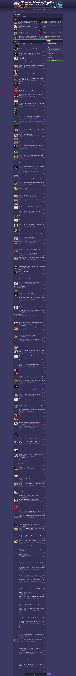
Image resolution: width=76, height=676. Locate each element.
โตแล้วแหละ (15, 63)
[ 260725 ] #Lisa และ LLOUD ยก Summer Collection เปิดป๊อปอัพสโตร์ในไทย (30, 282)
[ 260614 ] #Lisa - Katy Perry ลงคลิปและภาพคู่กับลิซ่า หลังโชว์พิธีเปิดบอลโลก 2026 (32, 588)
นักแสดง (37, 272)
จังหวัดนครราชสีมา (36, 268)
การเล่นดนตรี (19, 287)
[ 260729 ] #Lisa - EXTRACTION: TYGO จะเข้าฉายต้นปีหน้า (28, 253)
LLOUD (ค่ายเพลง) (26, 54)
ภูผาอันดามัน (20, 341)
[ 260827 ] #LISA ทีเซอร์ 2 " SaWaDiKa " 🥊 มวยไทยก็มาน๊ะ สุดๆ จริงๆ (30, 83)
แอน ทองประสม (20, 411)
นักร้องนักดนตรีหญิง (23, 80)
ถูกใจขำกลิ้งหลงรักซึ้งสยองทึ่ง (22, 671)
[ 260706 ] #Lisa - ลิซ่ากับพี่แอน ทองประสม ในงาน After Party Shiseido (30, 414)
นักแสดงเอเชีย (20, 272)
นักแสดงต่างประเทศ (24, 272)
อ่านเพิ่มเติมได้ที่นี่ (44, 674)
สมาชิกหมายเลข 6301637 (22, 556)
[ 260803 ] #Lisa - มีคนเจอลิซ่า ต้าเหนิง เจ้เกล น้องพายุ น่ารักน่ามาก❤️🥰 (30, 233)
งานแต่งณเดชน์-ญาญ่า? (18, 314)
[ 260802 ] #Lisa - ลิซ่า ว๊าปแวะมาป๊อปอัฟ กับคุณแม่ (27, 237)
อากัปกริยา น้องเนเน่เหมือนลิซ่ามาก (20, 286)
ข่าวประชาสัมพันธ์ (54, 60)
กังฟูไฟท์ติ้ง (20, 606)
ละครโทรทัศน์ (20, 336)
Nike (32, 666)
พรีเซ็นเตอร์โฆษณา (37, 387)
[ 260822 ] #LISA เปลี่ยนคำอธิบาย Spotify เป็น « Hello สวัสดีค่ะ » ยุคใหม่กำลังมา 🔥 (32, 121)
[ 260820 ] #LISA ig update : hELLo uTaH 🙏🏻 (26, 141)
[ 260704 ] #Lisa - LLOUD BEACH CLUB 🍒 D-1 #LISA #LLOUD (29, 426)
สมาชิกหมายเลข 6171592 (22, 110)
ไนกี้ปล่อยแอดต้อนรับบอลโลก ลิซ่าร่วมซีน (25, 669)
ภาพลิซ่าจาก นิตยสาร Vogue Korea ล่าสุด (25, 134)
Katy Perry (25, 589)
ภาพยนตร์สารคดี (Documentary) (41, 184)
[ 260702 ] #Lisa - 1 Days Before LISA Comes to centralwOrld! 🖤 (29, 433)
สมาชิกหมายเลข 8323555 (22, 337)
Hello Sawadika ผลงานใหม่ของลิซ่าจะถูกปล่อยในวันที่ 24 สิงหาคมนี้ (29, 138)
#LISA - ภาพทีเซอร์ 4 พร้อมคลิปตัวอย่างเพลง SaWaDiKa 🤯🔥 (28, 70)
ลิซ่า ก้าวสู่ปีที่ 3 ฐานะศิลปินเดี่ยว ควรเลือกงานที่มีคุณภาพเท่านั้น (25, 463)
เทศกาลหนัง (29, 189)
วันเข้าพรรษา (32, 268)
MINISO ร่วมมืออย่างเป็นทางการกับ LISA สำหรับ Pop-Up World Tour (29, 90)
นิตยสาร (38, 135)
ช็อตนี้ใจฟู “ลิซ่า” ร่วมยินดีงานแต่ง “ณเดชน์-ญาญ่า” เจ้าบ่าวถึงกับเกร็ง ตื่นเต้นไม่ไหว (32, 339)
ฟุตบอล (35, 666)
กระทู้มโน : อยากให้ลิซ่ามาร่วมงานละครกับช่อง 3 (27, 335)
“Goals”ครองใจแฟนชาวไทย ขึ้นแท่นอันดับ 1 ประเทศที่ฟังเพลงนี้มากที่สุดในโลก (31, 524)
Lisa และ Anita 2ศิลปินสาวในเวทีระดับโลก (25, 592)
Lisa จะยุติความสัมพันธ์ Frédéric (24, 471)
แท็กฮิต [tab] (49, 41)
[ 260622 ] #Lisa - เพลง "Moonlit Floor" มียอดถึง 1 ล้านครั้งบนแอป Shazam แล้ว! (31, 511)
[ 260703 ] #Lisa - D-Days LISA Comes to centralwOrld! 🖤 (28, 430)
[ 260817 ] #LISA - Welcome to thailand (25, 162)
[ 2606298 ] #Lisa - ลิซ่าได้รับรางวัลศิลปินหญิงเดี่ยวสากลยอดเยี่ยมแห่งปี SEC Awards (32, 446)
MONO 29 (20, 615)
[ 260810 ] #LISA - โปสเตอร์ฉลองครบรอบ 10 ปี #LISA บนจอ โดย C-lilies (30, 199)
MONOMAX (22, 615)
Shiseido (38, 304)
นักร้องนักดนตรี (16, 287)
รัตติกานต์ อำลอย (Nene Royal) (34, 80)
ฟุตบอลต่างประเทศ (23, 670)
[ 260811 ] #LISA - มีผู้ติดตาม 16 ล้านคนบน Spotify (27, 195)
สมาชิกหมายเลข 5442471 (22, 312)
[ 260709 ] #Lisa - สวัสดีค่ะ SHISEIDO (25, 398)
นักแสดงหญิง (31, 411)
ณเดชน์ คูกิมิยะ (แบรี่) (23, 315)
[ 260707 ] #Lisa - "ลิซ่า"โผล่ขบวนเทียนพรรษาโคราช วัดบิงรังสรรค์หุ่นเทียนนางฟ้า (32, 405)
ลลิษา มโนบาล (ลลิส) (21, 54)
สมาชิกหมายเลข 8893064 (17, 316)
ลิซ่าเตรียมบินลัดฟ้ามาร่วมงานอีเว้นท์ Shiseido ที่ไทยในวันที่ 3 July (29, 648)
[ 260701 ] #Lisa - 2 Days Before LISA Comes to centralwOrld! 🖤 (29, 437)
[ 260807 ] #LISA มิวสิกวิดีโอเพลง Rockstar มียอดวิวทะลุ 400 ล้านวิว (29, 211)
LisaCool (19, 23)
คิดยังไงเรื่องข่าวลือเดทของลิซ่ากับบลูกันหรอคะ (22, 191)
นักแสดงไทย (20, 344)
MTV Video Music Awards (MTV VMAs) (23, 148)
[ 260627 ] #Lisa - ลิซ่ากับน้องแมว (24, 467)
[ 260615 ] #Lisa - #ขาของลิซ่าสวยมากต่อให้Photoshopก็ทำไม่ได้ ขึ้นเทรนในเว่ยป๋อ (32, 575)
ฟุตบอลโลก (33, 311)
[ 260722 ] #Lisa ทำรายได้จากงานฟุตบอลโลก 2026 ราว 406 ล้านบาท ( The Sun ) (31, 306)
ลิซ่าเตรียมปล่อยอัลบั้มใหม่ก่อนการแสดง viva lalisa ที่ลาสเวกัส (28, 495)
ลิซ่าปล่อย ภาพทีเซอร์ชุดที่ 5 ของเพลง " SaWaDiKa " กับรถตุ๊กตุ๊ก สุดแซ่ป (30, 53)
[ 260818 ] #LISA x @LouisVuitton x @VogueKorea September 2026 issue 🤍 (31, 155)
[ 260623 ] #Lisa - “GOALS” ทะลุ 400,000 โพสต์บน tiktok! (28, 503)
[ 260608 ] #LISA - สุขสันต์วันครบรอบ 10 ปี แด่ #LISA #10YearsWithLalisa (30, 652)
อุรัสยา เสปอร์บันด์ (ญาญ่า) (17, 315)
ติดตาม (25, 16)
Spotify (49, 51)
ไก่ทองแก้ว (20, 412)
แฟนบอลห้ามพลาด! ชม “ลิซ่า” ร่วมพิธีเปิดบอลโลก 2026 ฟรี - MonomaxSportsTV (31, 617)
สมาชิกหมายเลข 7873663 (17, 465)
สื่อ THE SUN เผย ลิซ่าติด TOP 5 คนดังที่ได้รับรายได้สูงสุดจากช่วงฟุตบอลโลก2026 (31, 310)
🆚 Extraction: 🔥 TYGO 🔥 (23, 271)
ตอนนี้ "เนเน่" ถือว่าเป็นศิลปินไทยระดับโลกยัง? (26, 369)
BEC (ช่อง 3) (35, 315)
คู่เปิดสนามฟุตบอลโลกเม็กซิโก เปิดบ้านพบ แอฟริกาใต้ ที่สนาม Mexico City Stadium (32, 630)
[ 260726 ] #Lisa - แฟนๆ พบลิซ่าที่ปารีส (25, 278)
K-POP (36, 54)
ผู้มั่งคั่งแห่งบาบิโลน (20, 38)
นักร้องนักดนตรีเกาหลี (24, 344)
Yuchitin (15, 288)
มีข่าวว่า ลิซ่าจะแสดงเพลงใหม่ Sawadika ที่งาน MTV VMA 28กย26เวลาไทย (30, 99)
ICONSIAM (38, 59)
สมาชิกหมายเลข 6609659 (17, 642)
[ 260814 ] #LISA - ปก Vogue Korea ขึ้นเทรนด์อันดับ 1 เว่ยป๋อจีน (29, 171)
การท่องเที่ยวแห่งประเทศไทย (35, 560)
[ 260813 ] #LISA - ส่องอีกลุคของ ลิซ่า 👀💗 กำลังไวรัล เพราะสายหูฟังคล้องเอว (31, 178)
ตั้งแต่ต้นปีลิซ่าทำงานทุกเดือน (23, 554)
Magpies (20, 269)
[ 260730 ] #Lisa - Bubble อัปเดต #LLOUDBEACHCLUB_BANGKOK (29, 249)
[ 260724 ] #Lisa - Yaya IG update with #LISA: (26, 293)
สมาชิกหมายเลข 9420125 (17, 193)
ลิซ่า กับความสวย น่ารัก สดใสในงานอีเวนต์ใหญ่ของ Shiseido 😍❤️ (29, 422)
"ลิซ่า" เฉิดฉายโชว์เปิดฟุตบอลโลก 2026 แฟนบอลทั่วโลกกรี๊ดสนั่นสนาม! (30, 604)
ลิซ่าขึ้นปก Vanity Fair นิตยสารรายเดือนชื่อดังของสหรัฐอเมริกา (29, 499)
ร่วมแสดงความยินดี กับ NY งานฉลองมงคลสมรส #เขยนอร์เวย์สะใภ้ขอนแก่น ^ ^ (31, 346)
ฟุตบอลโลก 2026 (39, 542)
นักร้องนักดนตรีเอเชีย (21, 370)
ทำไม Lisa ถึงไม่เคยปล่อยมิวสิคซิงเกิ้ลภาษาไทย (22, 159)
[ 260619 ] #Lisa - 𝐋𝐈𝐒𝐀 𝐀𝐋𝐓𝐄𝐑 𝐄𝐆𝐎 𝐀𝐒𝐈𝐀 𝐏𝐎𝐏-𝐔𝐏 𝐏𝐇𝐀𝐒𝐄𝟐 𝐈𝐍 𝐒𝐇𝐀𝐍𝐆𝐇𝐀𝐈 (31, 528)
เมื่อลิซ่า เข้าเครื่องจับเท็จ (23, 491)
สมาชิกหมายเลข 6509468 (22, 457)
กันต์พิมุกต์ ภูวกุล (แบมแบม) (30, 370)
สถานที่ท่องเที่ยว (41, 268)
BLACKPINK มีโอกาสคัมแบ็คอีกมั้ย (20, 532)
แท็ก (15, 11)
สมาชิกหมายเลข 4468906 (22, 329)
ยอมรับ (49, 674)
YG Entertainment (50, 53)
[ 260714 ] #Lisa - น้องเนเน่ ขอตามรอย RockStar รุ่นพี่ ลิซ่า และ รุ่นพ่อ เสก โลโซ (31, 376)
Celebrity (25, 328)
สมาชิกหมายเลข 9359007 (22, 473)
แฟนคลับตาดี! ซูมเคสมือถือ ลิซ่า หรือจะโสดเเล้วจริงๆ (27, 327)
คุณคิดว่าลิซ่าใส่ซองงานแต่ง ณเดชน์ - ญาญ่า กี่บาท (23, 343)
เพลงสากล (40, 370)
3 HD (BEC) (32, 315)
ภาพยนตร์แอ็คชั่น (34, 272)
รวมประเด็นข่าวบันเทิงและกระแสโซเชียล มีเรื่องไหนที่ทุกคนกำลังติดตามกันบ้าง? (27, 61)
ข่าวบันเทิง (20, 80)
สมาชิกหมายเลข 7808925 (22, 424)
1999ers (20, 273)
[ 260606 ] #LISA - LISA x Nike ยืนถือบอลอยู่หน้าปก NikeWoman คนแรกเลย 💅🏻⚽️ (31, 656)
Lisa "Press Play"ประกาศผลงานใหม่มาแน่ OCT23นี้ (27, 108)
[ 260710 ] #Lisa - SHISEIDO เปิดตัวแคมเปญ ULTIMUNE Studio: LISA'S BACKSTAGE (32, 394)
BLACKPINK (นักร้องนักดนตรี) (31, 54)
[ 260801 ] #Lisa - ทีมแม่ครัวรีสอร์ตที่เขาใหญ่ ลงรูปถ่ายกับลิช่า (29, 241)
